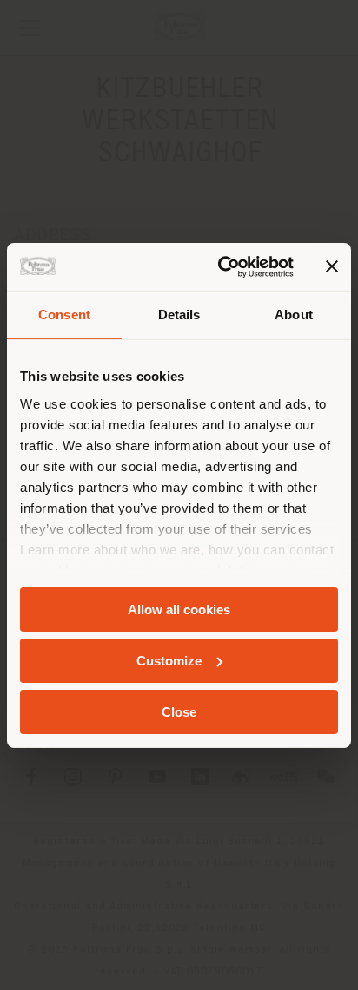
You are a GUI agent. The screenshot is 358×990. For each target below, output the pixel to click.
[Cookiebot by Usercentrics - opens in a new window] (221, 266)
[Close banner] (332, 266)
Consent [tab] (64, 314)
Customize (169, 660)
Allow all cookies (179, 609)
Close (179, 711)
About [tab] (294, 314)
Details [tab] (179, 314)
